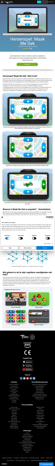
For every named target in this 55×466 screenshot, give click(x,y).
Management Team (24, 457)
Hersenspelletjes (40, 427)
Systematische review (40, 397)
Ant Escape (14, 418)
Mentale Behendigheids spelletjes (40, 424)
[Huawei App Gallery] (27, 369)
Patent (27, 433)
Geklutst (40, 408)
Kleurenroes (40, 413)
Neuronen (14, 389)
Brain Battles (27, 450)
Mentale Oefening (27, 444)
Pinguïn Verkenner (40, 421)
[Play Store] (27, 365)
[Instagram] (30, 378)
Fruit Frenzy (14, 410)
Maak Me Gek (14, 420)
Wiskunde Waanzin (14, 426)
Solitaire (14, 415)
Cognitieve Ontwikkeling (27, 436)
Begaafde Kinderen (27, 449)
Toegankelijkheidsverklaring (36, 460)
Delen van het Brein (14, 387)
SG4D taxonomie (39, 398)
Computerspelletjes (39, 386)
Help (28, 460)
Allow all (45, 248)
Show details (47, 243)
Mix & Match (14, 423)
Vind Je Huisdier (40, 410)
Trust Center (45, 460)
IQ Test (27, 452)
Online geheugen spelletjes (40, 426)
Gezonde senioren (39, 387)
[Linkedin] (33, 378)
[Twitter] (24, 378)
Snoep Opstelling (40, 418)
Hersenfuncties (14, 397)
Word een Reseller (10, 460)
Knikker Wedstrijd (14, 427)
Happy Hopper (40, 416)
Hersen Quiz (27, 439)
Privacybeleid (16, 457)
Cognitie (14, 392)
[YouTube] (27, 378)
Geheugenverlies (14, 394)
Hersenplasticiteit (14, 391)
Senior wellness (39, 391)
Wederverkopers (27, 434)
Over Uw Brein (14, 386)
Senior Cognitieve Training (40, 394)
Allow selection (27, 248)
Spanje (4, 463)
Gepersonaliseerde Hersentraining (27, 442)
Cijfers (40, 423)
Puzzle (40, 420)
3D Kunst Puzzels (40, 415)
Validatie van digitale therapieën (39, 384)
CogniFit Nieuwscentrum (34, 457)
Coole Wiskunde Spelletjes (27, 445)
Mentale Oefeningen (27, 441)
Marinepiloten (39, 389)
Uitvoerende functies (14, 398)
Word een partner (49, 457)
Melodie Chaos (40, 412)
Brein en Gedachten (14, 384)
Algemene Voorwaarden (7, 457)
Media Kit (42, 457)
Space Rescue (14, 424)
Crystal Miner (14, 413)
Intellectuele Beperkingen (14, 395)
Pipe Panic (14, 412)
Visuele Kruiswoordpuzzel (14, 421)
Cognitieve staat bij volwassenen (39, 395)
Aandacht (14, 402)
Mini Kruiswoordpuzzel (14, 408)
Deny (10, 248)
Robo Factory (14, 416)
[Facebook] (21, 378)
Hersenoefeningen (27, 437)
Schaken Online (14, 407)
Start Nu (27, 64)
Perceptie (14, 400)
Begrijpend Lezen (27, 447)
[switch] (21, 238)
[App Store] (27, 361)
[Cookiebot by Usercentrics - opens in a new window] (47, 217)
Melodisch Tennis (40, 407)
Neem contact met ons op (21, 460)
